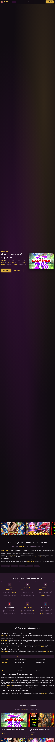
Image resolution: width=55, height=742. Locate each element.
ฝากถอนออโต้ (37, 566)
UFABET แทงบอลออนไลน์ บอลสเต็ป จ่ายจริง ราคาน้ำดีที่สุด (40, 730)
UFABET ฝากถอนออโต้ (27, 607)
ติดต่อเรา (34, 2)
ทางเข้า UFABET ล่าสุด (5, 566)
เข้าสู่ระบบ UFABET (18, 270)
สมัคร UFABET (49, 1)
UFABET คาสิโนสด (27, 588)
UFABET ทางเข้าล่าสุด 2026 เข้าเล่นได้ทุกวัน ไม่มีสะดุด (13, 729)
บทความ (39, 1)
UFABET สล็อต (29, 566)
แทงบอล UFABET (14, 566)
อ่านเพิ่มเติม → (4, 733)
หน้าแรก (14, 2)
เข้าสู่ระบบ (24, 2)
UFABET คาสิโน (22, 566)
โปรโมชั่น (29, 2)
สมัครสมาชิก (19, 2)
